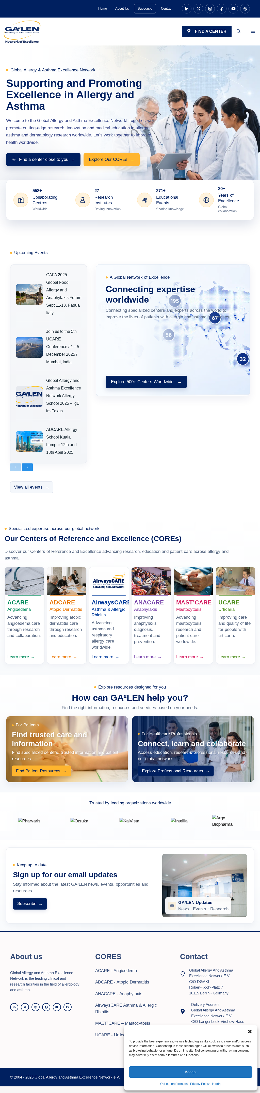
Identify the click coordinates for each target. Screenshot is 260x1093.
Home (102, 8)
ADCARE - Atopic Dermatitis (122, 982)
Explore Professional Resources (176, 771)
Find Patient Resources (41, 771)
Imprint (216, 1084)
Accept (191, 1072)
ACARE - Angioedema (116, 970)
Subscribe (145, 8)
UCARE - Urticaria (112, 1035)
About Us (122, 8)
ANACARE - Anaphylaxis (118, 993)
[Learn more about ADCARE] (66, 581)
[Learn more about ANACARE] (151, 581)
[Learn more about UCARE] (235, 581)
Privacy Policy (199, 1084)
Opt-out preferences (174, 1084)
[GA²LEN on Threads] (245, 8)
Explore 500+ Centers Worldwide (146, 381)
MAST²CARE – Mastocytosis (122, 1023)
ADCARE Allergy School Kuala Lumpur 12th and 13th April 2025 (61, 441)
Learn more (21, 656)
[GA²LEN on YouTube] (233, 8)
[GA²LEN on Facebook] (221, 8)
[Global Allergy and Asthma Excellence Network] (22, 31)
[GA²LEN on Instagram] (210, 8)
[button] (249, 1031)
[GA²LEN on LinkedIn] (186, 8)
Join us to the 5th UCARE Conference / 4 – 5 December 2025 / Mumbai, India (62, 346)
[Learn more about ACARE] (24, 581)
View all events (32, 487)
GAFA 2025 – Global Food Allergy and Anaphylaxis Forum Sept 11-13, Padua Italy (63, 294)
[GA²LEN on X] (198, 8)
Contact (166, 8)
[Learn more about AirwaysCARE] (108, 581)
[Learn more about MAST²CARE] (193, 581)
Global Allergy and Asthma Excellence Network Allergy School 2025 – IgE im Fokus (63, 395)
